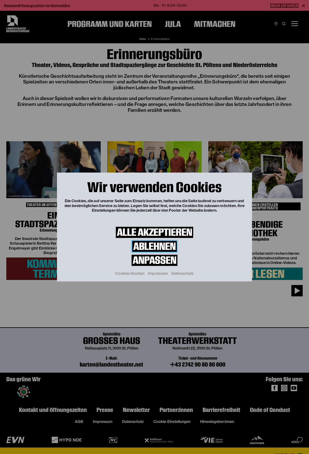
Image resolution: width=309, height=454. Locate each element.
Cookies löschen (130, 273)
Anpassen (154, 260)
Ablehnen (154, 246)
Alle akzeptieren (154, 232)
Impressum (158, 273)
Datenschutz (182, 273)
